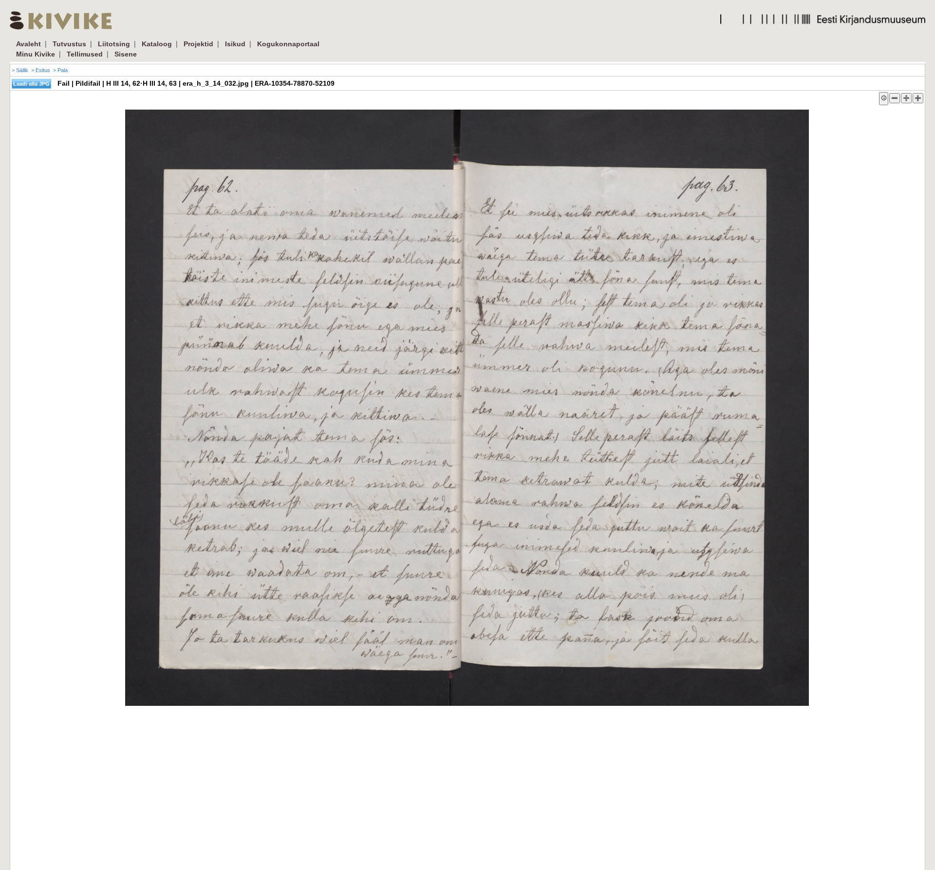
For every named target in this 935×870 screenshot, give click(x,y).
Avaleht (28, 44)
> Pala (60, 70)
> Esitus (40, 70)
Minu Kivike (35, 54)
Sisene (125, 54)
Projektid (198, 44)
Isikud (235, 44)
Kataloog (157, 44)
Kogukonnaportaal (288, 44)
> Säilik (20, 70)
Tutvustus (69, 44)
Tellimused (85, 54)
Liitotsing (114, 44)
